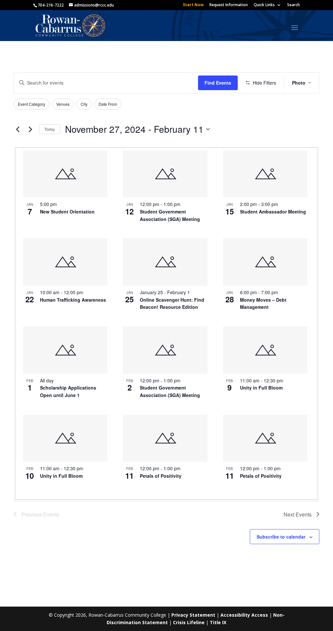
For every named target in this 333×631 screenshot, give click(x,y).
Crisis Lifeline (189, 622)
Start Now (193, 5)
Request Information (228, 5)
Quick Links (264, 5)
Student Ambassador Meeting (273, 211)
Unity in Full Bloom (261, 387)
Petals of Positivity (160, 476)
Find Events (218, 82)
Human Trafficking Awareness (73, 299)
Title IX (218, 622)
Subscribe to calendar (281, 536)
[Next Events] (30, 129)
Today (49, 129)
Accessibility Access (244, 615)
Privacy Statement (193, 615)
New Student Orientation (67, 211)
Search (293, 5)
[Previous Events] (17, 129)
